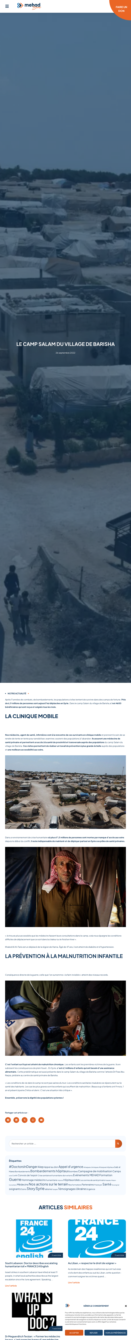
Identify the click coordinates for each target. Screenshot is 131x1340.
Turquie (55, 1189)
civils (10, 1175)
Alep (41, 1167)
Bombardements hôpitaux (49, 1171)
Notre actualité (17, 693)
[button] (126, 1306)
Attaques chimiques (91, 1167)
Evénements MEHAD (86, 1175)
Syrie (40, 1188)
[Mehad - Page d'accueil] (29, 6)
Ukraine (81, 1189)
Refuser (93, 1333)
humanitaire (51, 1180)
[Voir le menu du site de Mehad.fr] (7, 6)
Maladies (108, 1180)
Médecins (22, 1184)
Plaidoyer (98, 1185)
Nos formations (74, 1185)
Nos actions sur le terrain (48, 1184)
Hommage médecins (34, 1179)
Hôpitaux (68, 1179)
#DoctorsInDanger (23, 1167)
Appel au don (51, 1167)
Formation (105, 1175)
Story (31, 1188)
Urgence (90, 1189)
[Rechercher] (118, 1144)
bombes (73, 1171)
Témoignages (67, 1189)
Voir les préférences (115, 1333)
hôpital (60, 1180)
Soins (23, 1189)
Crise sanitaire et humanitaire (50, 1175)
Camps (116, 1171)
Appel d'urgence (71, 1167)
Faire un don (121, 8)
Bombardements (22, 1171)
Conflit (15, 1175)
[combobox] (62, 1144)
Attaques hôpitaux (106, 1167)
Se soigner (115, 1185)
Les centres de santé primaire (92, 1180)
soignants (15, 1188)
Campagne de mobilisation (95, 1171)
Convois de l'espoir (27, 1175)
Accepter (74, 1333)
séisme (48, 1189)
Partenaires (88, 1184)
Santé (106, 1184)
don (64, 1175)
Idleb (77, 1179)
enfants (69, 1175)
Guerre (15, 1179)
